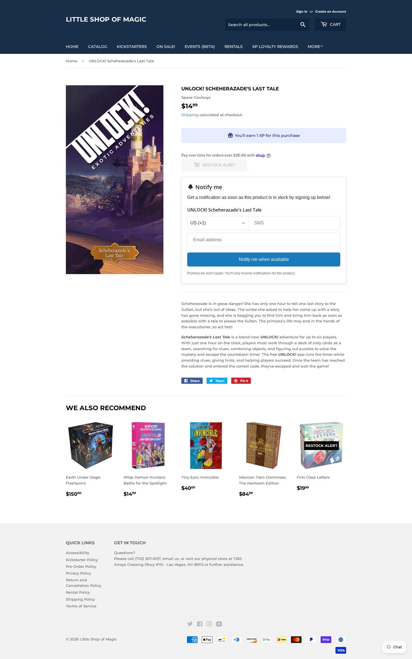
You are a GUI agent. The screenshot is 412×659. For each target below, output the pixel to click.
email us (171, 558)
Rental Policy (78, 592)
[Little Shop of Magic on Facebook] (200, 625)
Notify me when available (264, 259)
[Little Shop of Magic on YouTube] (219, 625)
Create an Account (330, 11)
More (314, 46)
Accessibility (77, 552)
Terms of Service (81, 606)
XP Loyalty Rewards (275, 46)
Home (72, 46)
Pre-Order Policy (81, 566)
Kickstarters (132, 46)
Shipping (189, 114)
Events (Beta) (200, 46)
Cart (335, 24)
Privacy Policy (78, 573)
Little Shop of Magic (106, 19)
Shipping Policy (80, 599)
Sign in (301, 11)
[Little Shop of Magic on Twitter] (190, 625)
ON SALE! (165, 46)
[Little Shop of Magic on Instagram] (209, 625)
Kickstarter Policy (82, 559)
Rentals (233, 46)
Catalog (97, 46)
